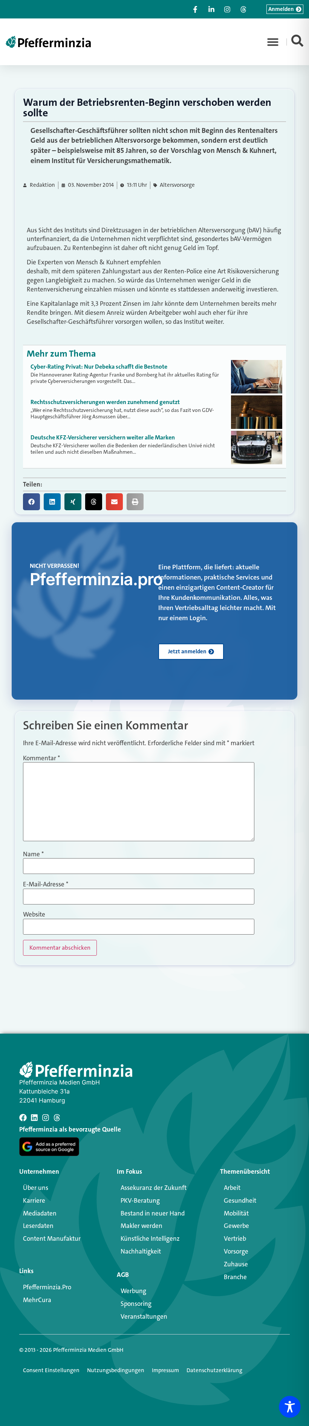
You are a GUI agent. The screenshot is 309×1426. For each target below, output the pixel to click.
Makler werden (141, 1226)
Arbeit (232, 1188)
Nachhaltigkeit (141, 1251)
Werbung (133, 1291)
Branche (235, 1277)
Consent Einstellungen (51, 1370)
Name (33, 854)
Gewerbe (236, 1226)
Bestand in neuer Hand (153, 1213)
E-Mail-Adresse (45, 884)
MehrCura (37, 1300)
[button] (273, 42)
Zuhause (236, 1264)
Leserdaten (38, 1226)
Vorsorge (236, 1251)
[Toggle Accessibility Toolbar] (289, 1406)
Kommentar (41, 758)
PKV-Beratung (140, 1200)
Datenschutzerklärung (214, 1370)
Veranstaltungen (144, 1316)
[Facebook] (23, 1117)
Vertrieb (235, 1238)
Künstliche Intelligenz (150, 1238)
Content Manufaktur (52, 1238)
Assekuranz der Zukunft (154, 1188)
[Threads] (57, 1117)
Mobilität (236, 1213)
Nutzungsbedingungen (115, 1370)
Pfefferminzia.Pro (47, 1287)
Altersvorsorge (177, 185)
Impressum (165, 1370)
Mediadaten (40, 1213)
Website (34, 914)
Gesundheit (240, 1200)
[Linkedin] (34, 1117)
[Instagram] (45, 1117)
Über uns (35, 1188)
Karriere (34, 1200)
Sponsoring (136, 1303)
